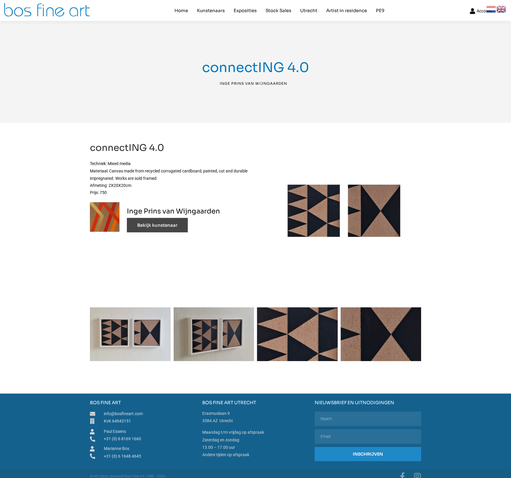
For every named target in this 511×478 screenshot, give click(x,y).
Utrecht (308, 10)
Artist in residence (346, 10)
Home (181, 10)
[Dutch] (491, 8)
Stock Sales (278, 10)
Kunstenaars (211, 10)
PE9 (380, 10)
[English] (502, 8)
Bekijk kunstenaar (157, 225)
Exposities (245, 10)
